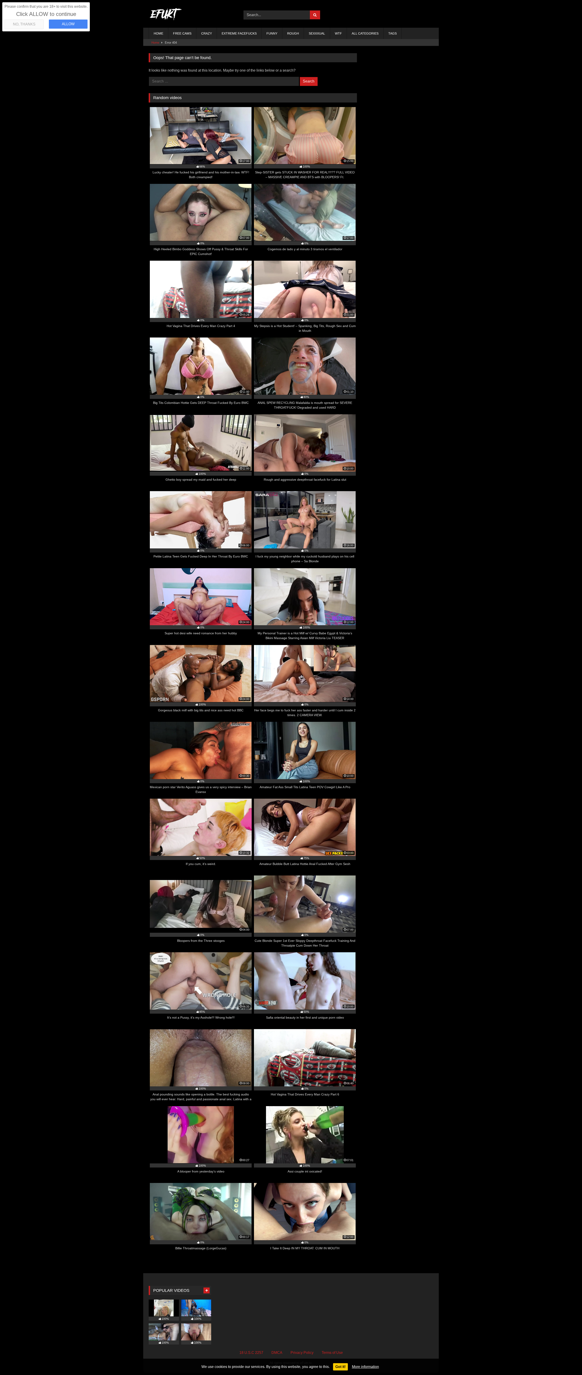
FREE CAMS (182, 33)
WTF (338, 33)
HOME (158, 33)
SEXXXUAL (317, 33)
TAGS (392, 33)
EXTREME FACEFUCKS (239, 33)
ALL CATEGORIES (365, 33)
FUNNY (271, 33)
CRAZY (206, 33)
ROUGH (293, 33)
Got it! (340, 1367)
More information (365, 1367)
